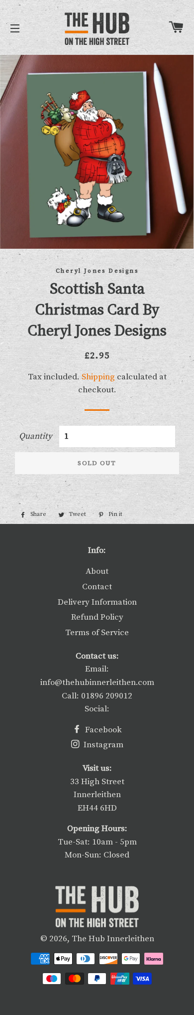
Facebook (102, 729)
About (97, 571)
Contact (97, 586)
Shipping (98, 376)
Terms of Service (97, 632)
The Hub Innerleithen (113, 938)
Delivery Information (97, 602)
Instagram (102, 744)
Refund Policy (97, 617)
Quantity (35, 436)
